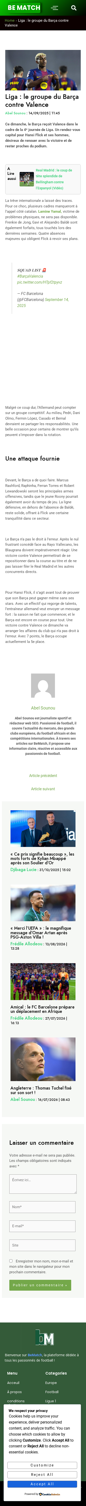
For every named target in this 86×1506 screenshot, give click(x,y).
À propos (14, 1392)
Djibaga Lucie (24, 869)
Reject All (42, 1474)
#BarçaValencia (30, 276)
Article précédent (43, 776)
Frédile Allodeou (26, 943)
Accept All (42, 1484)
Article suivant (43, 789)
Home (10, 20)
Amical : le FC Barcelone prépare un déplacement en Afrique (43, 1009)
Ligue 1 (50, 1401)
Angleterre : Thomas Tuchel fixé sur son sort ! (41, 1090)
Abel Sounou (15, 113)
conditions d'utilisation (16, 1403)
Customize (42, 1465)
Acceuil (13, 1382)
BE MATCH (24, 7)
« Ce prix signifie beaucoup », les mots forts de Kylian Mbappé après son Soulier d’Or (42, 858)
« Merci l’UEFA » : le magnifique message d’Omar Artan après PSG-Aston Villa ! (41, 932)
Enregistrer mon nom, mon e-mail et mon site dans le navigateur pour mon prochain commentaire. (41, 1266)
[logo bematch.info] (43, 1339)
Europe (51, 1382)
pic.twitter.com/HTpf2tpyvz (39, 282)
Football (52, 1392)
